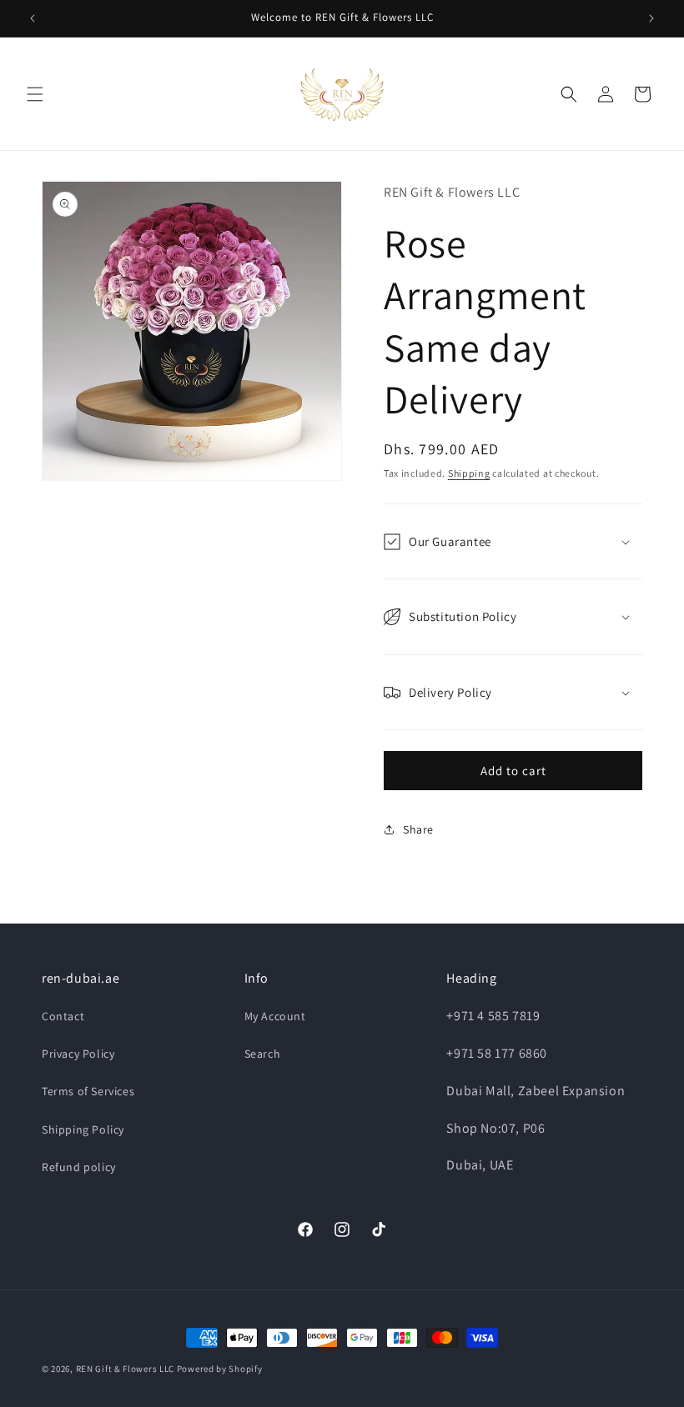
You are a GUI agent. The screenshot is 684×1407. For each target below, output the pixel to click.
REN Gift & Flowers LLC (125, 1368)
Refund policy (79, 1166)
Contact (63, 1016)
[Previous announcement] (32, 18)
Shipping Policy (83, 1129)
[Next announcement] (651, 18)
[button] (35, 94)
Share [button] (418, 829)
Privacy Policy (78, 1053)
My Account (275, 1016)
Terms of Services (88, 1091)
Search (262, 1053)
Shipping (469, 473)
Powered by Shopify (220, 1368)
